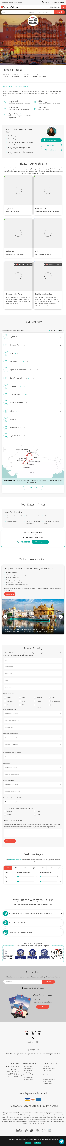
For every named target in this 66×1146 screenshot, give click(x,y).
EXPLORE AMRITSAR (12, 627)
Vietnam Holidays (28, 1068)
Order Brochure (42, 1007)
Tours (15, 86)
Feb (16, 868)
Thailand (39, 701)
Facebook (27, 1034)
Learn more (55, 1139)
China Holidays (27, 1066)
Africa (40, 705)
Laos (53, 697)
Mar (25, 868)
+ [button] (5, 448)
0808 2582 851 (25, 542)
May (42, 868)
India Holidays (27, 1073)
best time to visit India (14, 859)
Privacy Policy (47, 1081)
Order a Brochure (51, 150)
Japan (23, 701)
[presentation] (5, 617)
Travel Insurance (48, 1073)
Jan (8, 868)
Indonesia (10, 705)
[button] (63, 7)
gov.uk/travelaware (9, 1117)
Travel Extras (46, 1075)
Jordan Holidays (27, 1077)
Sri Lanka (25, 705)
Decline (38, 1143)
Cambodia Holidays (29, 1075)
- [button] (5, 451)
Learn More (20, 113)
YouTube (39, 1034)
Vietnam (39, 697)
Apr (33, 868)
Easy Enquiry (51, 145)
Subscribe (48, 981)
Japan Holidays (27, 1070)
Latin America (56, 701)
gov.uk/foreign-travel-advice (13, 1119)
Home (5, 86)
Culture (9, 814)
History (39, 811)
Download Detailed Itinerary (33, 488)
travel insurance (26, 1123)
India (10, 86)
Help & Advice (50, 1063)
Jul (59, 868)
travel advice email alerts (42, 1119)
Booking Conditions (48, 1079)
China (9, 697)
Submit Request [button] (10, 841)
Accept (28, 1143)
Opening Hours (33, 1050)
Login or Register (59, 2)
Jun (51, 868)
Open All (53, 330)
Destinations (29, 1063)
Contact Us (13, 1063)
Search (59, 12)
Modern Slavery (47, 1083)
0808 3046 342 (55, 7)
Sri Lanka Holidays (28, 1079)
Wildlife (9, 811)
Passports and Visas (49, 1068)
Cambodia (10, 701)
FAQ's (44, 1077)
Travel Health (47, 1070)
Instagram (33, 1034)
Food (38, 814)
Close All (61, 330)
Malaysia (54, 705)
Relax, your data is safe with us (34, 988)
